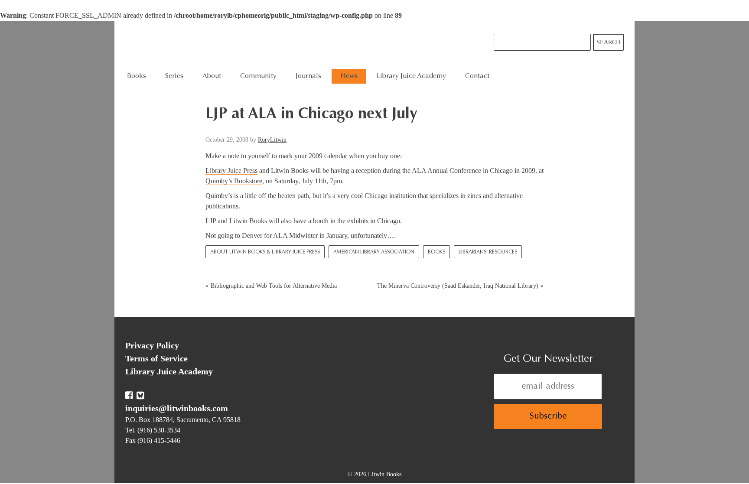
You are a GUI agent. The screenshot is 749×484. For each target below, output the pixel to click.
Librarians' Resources (488, 252)
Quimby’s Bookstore (233, 181)
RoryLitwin (272, 139)
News (349, 76)
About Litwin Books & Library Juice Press (265, 252)
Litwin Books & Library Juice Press (256, 45)
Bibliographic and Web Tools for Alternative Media (274, 286)
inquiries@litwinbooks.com (176, 408)
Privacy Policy (152, 345)
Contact (477, 76)
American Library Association (373, 252)
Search (608, 42)
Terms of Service (156, 358)
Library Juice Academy (411, 76)
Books (436, 252)
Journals (308, 76)
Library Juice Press (231, 170)
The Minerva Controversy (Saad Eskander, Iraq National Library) (457, 286)
